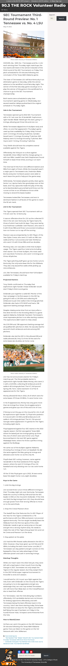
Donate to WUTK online (40, 1)
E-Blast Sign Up (56, 1)
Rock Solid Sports (11, 636)
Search (52, 15)
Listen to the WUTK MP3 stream (18, 1)
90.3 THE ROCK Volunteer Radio (34, 5)
